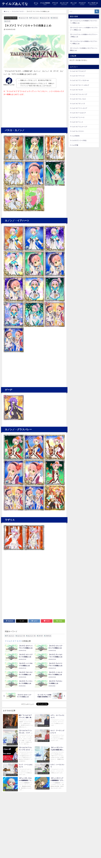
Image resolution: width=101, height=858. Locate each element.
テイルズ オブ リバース (77, 117)
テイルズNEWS (74, 136)
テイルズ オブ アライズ (77, 75)
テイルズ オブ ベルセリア (78, 112)
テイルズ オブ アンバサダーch (79, 80)
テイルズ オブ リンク (76, 122)
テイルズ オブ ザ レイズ (77, 103)
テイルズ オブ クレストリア (78, 94)
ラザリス (55, 18)
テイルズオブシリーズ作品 (78, 140)
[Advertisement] (18, 110)
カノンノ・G (45, 18)
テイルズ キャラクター (77, 131)
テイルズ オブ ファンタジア (78, 108)
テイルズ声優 (74, 145)
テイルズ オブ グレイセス (78, 99)
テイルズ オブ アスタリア (78, 71)
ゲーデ (8, 21)
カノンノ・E (24, 18)
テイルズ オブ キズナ (11, 17)
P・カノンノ (34, 18)
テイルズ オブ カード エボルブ (79, 85)
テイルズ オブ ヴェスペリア (78, 126)
